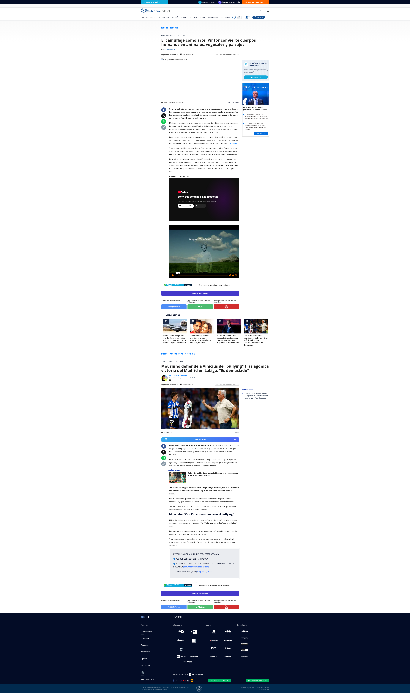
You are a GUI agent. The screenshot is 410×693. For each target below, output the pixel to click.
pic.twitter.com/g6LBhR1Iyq (196, 567)
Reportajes (145, 665)
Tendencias (193, 17)
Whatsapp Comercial (221, 680)
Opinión (202, 17)
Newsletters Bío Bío (208, 2)
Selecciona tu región (152, 2)
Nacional (153, 17)
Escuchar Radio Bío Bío (256, 2)
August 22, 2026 (204, 571)
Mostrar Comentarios (200, 293)
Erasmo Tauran (169, 49)
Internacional (164, 17)
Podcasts (144, 17)
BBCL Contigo (225, 17)
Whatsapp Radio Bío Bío (259, 681)
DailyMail (233, 143)
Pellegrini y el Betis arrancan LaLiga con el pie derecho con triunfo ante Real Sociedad (213, 474)
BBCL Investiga (213, 17)
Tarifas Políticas (146, 679)
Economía (175, 17)
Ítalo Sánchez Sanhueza (178, 376)
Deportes (184, 17)
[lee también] (178, 477)
